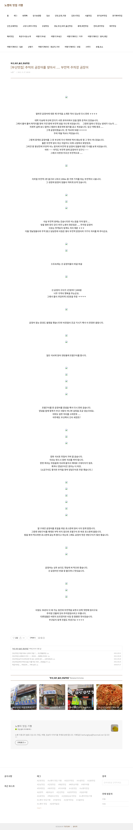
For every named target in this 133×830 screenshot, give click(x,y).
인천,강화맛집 (12, 26)
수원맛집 (81, 780)
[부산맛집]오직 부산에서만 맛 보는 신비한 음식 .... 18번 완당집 (32, 659)
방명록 (25, 15)
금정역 (40, 792)
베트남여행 (74, 784)
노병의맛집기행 (86, 796)
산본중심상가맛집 (69, 796)
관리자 (75, 826)
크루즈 (88, 46)
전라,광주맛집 (99, 26)
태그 (15, 15)
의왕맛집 (57, 800)
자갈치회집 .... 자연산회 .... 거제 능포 (24, 665)
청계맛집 (41, 788)
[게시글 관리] (23, 638)
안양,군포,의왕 (60, 15)
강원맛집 (45, 26)
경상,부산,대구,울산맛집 (63, 26)
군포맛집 (41, 780)
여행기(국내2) (56, 36)
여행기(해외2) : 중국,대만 (97, 36)
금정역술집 (55, 803)
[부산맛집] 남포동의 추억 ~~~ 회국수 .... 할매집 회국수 (29, 656)
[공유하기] (20, 638)
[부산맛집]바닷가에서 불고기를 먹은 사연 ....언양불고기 (30, 662)
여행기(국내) (41, 36)
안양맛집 (52, 784)
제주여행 (85, 784)
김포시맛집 (75, 15)
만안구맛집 (69, 780)
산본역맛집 (69, 800)
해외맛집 (10, 36)
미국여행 (62, 788)
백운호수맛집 (54, 796)
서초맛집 (73, 788)
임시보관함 (37, 15)
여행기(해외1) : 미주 (75, 36)
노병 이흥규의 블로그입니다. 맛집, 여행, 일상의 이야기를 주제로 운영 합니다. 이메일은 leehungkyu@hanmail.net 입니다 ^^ (62, 736)
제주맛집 (112, 26)
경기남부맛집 (102, 15)
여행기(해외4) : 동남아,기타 (48, 46)
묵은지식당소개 (25, 36)
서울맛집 (88, 15)
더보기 (39, 808)
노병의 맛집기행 (44, 800)
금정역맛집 (72, 792)
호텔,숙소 (99, 46)
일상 (48, 15)
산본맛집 (91, 780)
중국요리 (50, 792)
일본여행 (84, 792)
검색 (126, 782)
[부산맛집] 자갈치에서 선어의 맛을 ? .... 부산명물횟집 (29, 653)
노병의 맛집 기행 (13, 5)
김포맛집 (41, 796)
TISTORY (67, 826)
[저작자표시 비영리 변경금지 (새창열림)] (41, 638)
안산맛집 (61, 792)
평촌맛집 (62, 784)
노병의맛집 (85, 788)
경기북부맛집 (117, 15)
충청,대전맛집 (83, 26)
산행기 (30, 46)
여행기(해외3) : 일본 (15, 46)
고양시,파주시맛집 (30, 26)
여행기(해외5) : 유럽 (72, 46)
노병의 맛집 (42, 803)
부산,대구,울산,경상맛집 (20, 649)
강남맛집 (41, 784)
